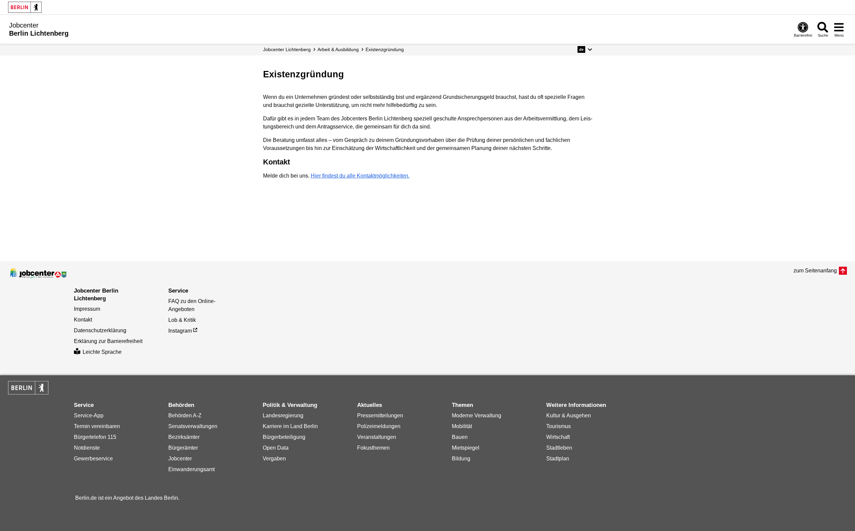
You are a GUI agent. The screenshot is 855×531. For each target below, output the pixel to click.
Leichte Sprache (102, 352)
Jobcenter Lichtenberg (287, 49)
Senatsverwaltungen (192, 426)
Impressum (87, 309)
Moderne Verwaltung (476, 415)
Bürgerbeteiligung (284, 437)
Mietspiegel (465, 448)
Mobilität (462, 426)
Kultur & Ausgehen (568, 415)
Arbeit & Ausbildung (338, 49)
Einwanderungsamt (191, 469)
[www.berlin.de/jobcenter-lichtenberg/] (38, 273)
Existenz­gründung (385, 49)
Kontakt (83, 320)
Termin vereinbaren (97, 426)
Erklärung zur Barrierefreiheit (108, 341)
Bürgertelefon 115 (95, 437)
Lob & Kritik (182, 320)
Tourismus (558, 426)
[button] (585, 49)
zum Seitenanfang (815, 270)
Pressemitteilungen (380, 415)
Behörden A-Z (185, 415)
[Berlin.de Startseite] (25, 7)
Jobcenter (180, 458)
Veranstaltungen (376, 437)
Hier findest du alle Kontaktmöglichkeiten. (360, 176)
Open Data (276, 448)
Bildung (461, 458)
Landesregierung (283, 415)
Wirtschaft (558, 437)
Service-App (88, 415)
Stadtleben (559, 448)
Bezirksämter (184, 437)
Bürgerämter (183, 448)
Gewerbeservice (93, 458)
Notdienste (87, 448)
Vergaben (274, 458)
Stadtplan (557, 458)
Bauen (460, 437)
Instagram (180, 331)
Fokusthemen (373, 448)
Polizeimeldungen (378, 426)
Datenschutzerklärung (100, 330)
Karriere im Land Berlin (290, 426)
